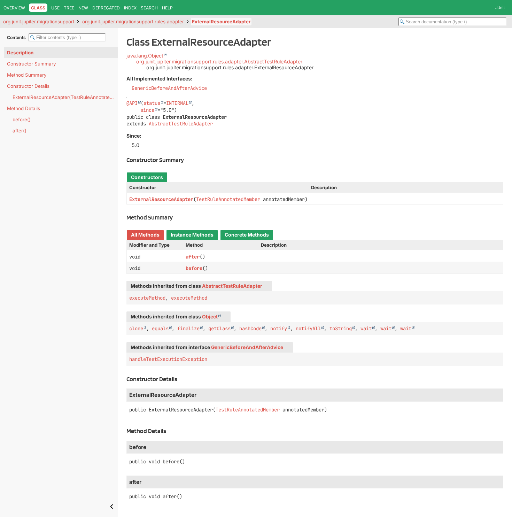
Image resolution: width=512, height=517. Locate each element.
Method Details (23, 108)
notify (278, 328)
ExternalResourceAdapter (221, 21)
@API (132, 103)
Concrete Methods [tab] (247, 235)
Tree (69, 7)
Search (149, 7)
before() (22, 119)
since (147, 110)
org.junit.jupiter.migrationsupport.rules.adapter (133, 21)
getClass (219, 328)
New (83, 7)
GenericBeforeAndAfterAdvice (169, 88)
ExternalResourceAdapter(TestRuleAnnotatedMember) (65, 97)
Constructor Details (28, 86)
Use (55, 7)
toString (340, 328)
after (193, 257)
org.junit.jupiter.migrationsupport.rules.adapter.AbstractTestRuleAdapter (219, 61)
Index (130, 7)
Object (210, 316)
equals (160, 328)
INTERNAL (177, 103)
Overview (14, 7)
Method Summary (27, 75)
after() (19, 130)
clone (136, 328)
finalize (188, 328)
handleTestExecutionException (168, 359)
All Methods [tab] (145, 235)
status (151, 103)
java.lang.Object (144, 56)
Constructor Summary (31, 64)
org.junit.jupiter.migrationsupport (38, 21)
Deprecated (106, 7)
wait (366, 328)
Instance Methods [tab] (192, 235)
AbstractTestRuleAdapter (181, 124)
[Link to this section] (188, 159)
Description (20, 52)
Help (167, 7)
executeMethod (147, 298)
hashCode (250, 328)
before (194, 268)
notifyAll (308, 328)
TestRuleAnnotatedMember (228, 199)
